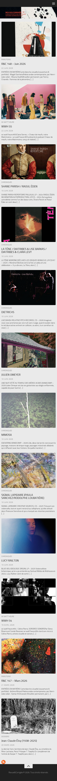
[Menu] (53, 3)
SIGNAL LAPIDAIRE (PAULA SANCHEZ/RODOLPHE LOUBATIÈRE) (22, 496)
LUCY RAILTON (10, 560)
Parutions (6, 59)
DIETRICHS (7, 312)
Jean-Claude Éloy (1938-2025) (19, 740)
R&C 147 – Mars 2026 (14, 680)
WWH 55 (6, 126)
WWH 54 (6, 620)
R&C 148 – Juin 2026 (13, 63)
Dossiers (5, 736)
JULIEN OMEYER (10, 374)
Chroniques (6, 182)
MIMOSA (6, 434)
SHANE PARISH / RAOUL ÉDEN (19, 186)
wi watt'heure (7, 122)
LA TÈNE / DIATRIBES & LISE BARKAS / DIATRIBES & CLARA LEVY (23, 250)
